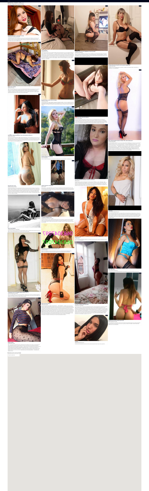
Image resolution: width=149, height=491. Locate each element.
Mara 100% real (111, 269)
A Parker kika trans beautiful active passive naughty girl (119, 65)
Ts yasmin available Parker (46, 217)
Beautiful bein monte (12, 185)
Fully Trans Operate (11, 228)
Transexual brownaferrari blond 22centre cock (50, 248)
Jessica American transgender (47, 185)
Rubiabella (110, 210)
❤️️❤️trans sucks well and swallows (82, 117)
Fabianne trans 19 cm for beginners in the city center (85, 51)
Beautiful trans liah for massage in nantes (16, 35)
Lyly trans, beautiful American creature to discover (85, 179)
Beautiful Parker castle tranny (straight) (49, 100)
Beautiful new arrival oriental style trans (116, 320)
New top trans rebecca (45, 303)
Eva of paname (44, 50)
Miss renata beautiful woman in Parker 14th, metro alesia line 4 (121, 140)
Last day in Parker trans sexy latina (82, 304)
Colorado (20, 2)
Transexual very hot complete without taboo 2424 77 (18, 292)
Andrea (76, 341)
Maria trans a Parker (12, 86)
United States (16, 2)
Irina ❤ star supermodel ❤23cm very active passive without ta (20, 135)
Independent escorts (10, 2)
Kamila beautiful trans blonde (47, 156)
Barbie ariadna (11, 342)
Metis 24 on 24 (78, 237)
